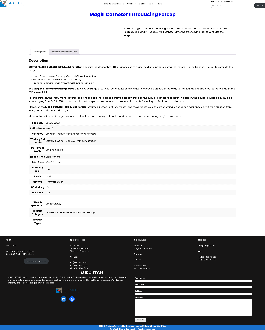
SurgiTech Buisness (143, 248)
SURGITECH (92, 273)
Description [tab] (39, 51)
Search (260, 5)
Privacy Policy (140, 265)
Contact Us (140, 320)
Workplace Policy (142, 268)
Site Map (138, 254)
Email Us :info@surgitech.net (222, 1)
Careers (137, 259)
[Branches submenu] (156, 4)
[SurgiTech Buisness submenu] (125, 4)
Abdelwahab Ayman (146, 329)
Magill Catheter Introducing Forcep (133, 14)
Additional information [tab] (64, 51)
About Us (138, 245)
